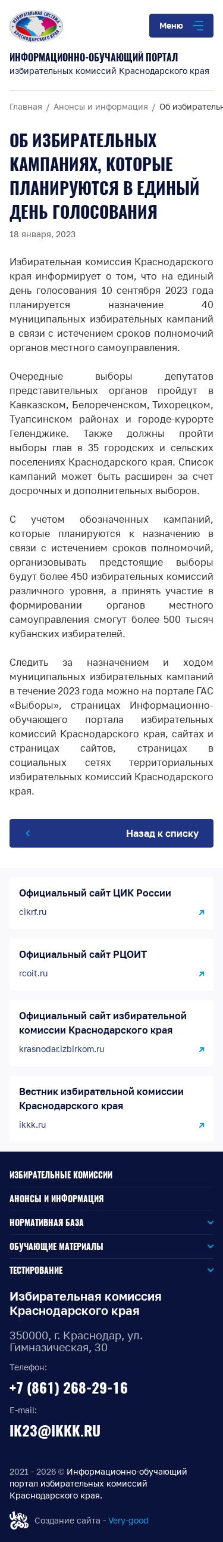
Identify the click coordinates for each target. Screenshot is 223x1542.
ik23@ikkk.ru (55, 1430)
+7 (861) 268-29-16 (69, 1387)
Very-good (128, 1520)
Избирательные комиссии (61, 1175)
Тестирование (36, 1270)
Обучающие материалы (56, 1246)
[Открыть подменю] (148, 1222)
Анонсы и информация (56, 1199)
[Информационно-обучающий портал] (111, 26)
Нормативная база (47, 1222)
